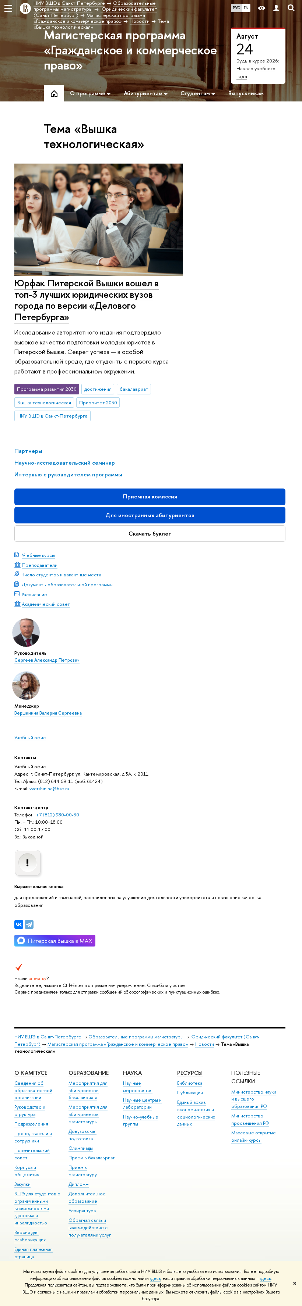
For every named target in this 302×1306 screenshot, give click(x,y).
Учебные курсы (38, 555)
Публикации (190, 1092)
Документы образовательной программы (67, 584)
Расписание (34, 594)
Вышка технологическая (44, 402)
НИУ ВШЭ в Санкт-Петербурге (52, 415)
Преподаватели (39, 565)
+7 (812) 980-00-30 (57, 814)
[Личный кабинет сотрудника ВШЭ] (276, 8)
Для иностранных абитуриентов (149, 515)
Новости (204, 1044)
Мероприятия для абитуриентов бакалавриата (88, 1090)
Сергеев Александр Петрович (47, 660)
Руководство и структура (29, 1110)
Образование (89, 1073)
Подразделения (31, 1124)
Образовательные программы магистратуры (135, 1037)
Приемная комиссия (150, 496)
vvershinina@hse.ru (49, 788)
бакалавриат (134, 389)
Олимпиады (81, 1148)
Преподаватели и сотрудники (33, 1137)
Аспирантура (82, 1210)
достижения (98, 389)
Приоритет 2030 (98, 402)
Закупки (22, 1184)
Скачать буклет (150, 533)
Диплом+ (79, 1184)
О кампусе (30, 1073)
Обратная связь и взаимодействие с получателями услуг (90, 1227)
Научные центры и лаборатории (142, 1103)
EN (246, 7)
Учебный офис (30, 737)
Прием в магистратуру (83, 1171)
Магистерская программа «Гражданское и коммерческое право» (130, 50)
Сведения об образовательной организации (33, 1090)
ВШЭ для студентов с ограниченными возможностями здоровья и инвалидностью (37, 1208)
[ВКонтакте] (18, 924)
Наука (132, 1073)
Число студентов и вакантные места (61, 574)
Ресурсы (190, 1073)
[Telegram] (29, 924)
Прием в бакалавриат (92, 1158)
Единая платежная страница (33, 1253)
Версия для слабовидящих (30, 1236)
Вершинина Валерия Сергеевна (48, 713)
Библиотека (189, 1083)
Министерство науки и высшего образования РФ (253, 1099)
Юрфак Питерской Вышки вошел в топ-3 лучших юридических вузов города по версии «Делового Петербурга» (86, 299)
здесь (155, 1278)
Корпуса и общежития (26, 1171)
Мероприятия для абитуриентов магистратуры (88, 1114)
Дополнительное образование (87, 1197)
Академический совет (46, 604)
